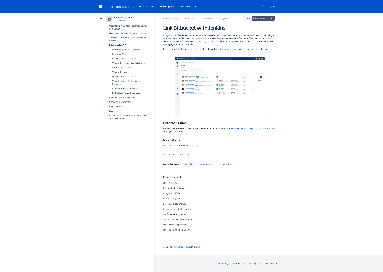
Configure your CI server (124, 58)
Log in (272, 6)
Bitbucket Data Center (120, 102)
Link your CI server (121, 54)
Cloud (247, 18)
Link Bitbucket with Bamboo (125, 88)
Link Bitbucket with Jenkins (126, 93)
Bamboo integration (172, 198)
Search (263, 6)
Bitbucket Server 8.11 (124, 17)
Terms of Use (238, 263)
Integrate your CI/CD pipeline (126, 49)
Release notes (116, 106)
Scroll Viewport (193, 247)
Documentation (146, 6)
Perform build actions (122, 67)
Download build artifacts (124, 76)
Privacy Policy (221, 263)
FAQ (111, 111)
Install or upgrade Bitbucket (122, 97)
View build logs (119, 72)
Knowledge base (168, 6)
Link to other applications (175, 224)
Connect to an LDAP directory (177, 219)
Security (252, 263)
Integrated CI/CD (117, 45)
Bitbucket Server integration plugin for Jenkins (253, 128)
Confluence (178, 247)
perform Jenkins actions (246, 49)
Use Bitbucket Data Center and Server (127, 33)
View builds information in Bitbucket (129, 63)
